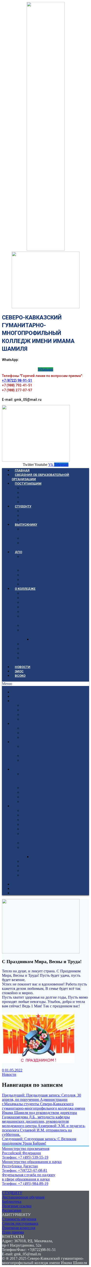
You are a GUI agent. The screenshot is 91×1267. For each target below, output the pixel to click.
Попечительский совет (42, 653)
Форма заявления (38, 575)
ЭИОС (19, 671)
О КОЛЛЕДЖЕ (25, 589)
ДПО (18, 552)
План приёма (33, 492)
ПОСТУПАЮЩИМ (28, 483)
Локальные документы (43, 602)
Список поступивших (41, 501)
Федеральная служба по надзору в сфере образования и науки (28, 1177)
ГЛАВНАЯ (22, 470)
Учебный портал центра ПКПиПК (51, 584)
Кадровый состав (38, 579)
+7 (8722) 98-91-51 (17, 380)
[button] (45, 684)
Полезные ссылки (38, 515)
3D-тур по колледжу (40, 644)
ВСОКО (20, 675)
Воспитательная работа (43, 607)
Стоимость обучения (41, 497)
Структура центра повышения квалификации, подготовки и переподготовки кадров (49, 561)
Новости (9, 1074)
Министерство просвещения (25, 1149)
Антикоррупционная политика (59, 639)
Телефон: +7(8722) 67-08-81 (24, 1170)
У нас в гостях (34, 648)
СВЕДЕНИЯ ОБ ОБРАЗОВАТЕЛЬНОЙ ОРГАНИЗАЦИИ (40, 477)
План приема (13, 1232)
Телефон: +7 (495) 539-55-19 (25, 1157)
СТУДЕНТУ (23, 506)
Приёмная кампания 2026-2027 (50, 488)
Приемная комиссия (18, 1228)
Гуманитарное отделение (45, 625)
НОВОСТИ (22, 667)
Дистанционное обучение (23, 1197)
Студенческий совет (40, 611)
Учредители (32, 593)
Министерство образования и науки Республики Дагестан (32, 1164)
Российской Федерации (21, 1153)
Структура (31, 597)
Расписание (32, 520)
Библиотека (32, 510)
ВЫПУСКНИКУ (26, 524)
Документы (32, 570)
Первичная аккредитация (45, 538)
